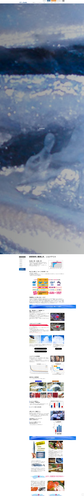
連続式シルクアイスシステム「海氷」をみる (40, 348)
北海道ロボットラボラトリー (57, 2)
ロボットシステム (22, 258)
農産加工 (21, 263)
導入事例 (48, 2)
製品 (44, 2)
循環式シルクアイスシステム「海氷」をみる (40, 351)
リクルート (63, 2)
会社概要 (51, 2)
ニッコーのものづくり (39, 2)
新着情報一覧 (34, 2)
